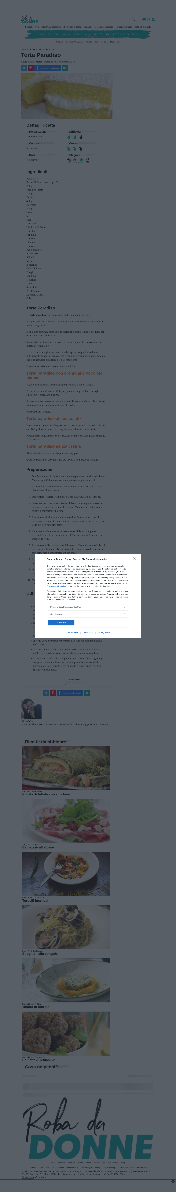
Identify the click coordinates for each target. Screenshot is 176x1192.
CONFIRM (61, 622)
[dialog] (88, 596)
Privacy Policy (104, 633)
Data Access (88, 633)
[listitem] (88, 606)
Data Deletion (72, 633)
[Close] (135, 559)
